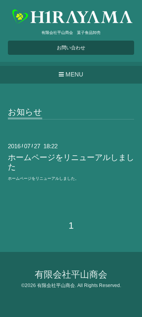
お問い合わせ (71, 47)
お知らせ (25, 112)
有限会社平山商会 (71, 275)
